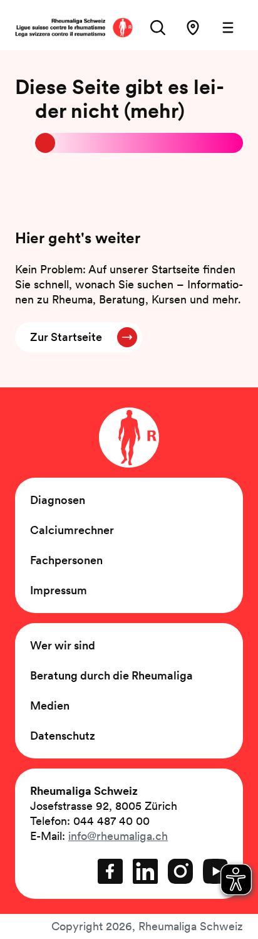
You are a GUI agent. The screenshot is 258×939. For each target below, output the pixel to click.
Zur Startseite (66, 337)
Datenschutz (62, 735)
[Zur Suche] (158, 28)
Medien (50, 705)
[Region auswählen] (193, 28)
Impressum (58, 590)
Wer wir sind (62, 645)
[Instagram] (180, 871)
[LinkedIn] (145, 871)
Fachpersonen (66, 560)
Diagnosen (57, 499)
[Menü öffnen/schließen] (228, 28)
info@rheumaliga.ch (118, 835)
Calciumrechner (72, 530)
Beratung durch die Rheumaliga (111, 675)
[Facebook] (110, 871)
